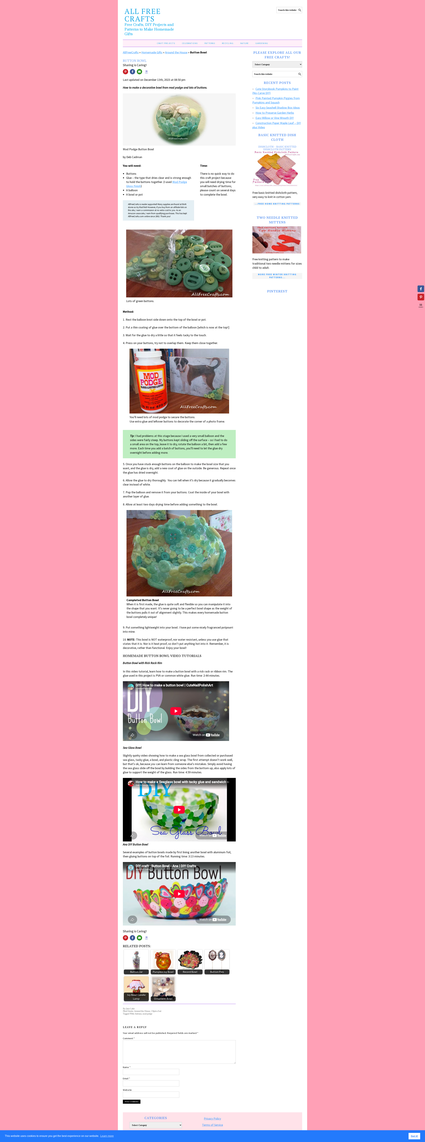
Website (127, 1089)
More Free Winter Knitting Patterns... (277, 276)
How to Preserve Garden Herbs (274, 113)
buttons (138, 1013)
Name (126, 1067)
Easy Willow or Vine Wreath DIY (274, 118)
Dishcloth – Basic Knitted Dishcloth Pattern (277, 148)
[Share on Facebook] (132, 71)
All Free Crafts (143, 15)
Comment (129, 1038)
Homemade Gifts (151, 52)
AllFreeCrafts (131, 52)
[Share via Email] (139, 71)
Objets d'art (156, 1011)
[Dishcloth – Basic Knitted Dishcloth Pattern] (277, 169)
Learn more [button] (107, 1136)
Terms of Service (212, 1125)
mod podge (147, 1013)
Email (126, 1078)
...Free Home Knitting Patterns (277, 203)
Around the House (176, 52)
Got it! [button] (414, 1136)
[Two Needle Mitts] (277, 240)
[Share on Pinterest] (125, 71)
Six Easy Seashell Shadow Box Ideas (277, 107)
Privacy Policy (212, 1118)
